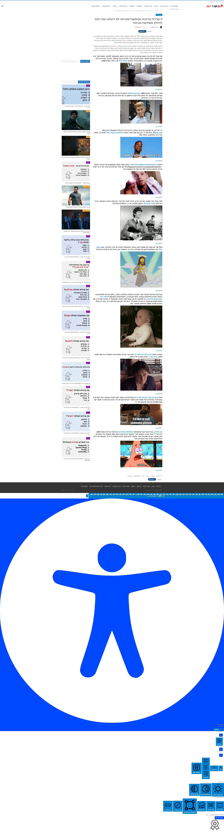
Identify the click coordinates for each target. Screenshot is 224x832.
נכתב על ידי (152, 357)
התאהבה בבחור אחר (114, 133)
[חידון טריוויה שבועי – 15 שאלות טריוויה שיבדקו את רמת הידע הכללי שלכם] (76, 396)
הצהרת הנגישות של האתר (96, 486)
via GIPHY (158, 89)
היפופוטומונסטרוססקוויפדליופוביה (143, 165)
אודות (153, 486)
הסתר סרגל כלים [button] (218, 729)
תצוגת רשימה (126, 486)
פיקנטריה (130, 476)
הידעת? (115, 6)
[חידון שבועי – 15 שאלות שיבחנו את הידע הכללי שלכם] (76, 271)
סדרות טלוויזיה (148, 6)
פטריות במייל (219, 1)
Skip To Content (219, 814)
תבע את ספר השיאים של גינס (146, 397)
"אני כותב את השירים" (143, 354)
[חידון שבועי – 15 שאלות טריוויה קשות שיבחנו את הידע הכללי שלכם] (76, 94)
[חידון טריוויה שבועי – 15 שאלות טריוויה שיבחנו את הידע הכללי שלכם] (76, 421)
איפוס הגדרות (219, 817)
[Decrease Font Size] (221, 735)
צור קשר (212, 1)
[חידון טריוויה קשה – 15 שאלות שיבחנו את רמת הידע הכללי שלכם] (76, 346)
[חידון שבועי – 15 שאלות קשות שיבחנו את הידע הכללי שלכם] (76, 295)
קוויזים (88, 85)
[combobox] (156, 495)
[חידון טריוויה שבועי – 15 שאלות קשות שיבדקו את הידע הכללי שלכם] (76, 320)
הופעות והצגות (95, 6)
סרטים (156, 6)
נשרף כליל (123, 61)
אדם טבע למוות (133, 93)
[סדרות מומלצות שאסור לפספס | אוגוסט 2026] (76, 195)
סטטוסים (132, 6)
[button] (87, 495)
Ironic (113, 40)
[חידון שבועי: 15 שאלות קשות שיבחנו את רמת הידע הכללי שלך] (76, 447)
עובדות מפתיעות (137, 476)
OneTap (215, 726)
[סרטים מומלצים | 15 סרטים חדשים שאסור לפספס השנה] (76, 120)
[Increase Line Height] (221, 749)
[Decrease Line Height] (221, 755)
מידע (143, 476)
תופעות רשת (174, 6)
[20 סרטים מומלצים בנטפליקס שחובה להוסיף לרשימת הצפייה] (76, 146)
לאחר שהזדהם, (149, 203)
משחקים (139, 6)
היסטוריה (153, 476)
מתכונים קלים (123, 6)
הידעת (158, 476)
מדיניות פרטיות (117, 486)
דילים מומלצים (106, 6)
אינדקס (133, 486)
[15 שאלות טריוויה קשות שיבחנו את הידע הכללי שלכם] (76, 372)
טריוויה (147, 476)
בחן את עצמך (164, 6)
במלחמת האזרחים (125, 432)
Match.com (157, 133)
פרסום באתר (84, 486)
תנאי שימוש (108, 486)
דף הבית (158, 486)
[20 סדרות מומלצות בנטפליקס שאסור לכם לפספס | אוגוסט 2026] (76, 219)
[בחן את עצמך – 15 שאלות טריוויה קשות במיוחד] (76, 171)
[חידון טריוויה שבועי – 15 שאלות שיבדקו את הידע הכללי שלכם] (76, 245)
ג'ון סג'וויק (158, 432)
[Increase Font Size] (221, 729)
